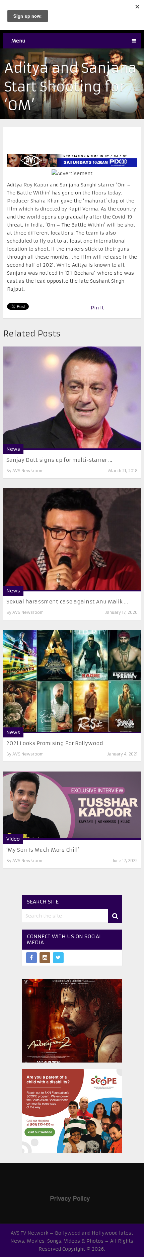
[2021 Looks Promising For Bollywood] (72, 681)
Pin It (97, 308)
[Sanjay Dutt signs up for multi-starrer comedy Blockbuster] (72, 398)
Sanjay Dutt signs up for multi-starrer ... (59, 460)
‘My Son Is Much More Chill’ (42, 850)
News (13, 449)
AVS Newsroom (28, 470)
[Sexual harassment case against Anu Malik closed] (72, 539)
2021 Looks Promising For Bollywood (54, 743)
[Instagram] (45, 957)
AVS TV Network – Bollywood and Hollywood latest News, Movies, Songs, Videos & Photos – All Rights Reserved (71, 1241)
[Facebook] (31, 957)
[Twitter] (58, 957)
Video (13, 839)
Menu (18, 41)
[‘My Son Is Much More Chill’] (72, 806)
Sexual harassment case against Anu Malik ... (67, 601)
